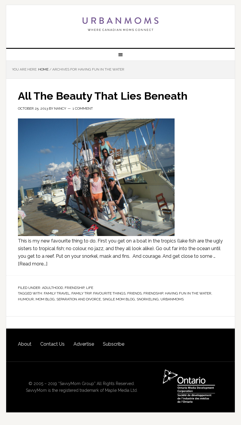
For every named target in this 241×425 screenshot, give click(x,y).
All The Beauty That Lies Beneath (103, 96)
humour (26, 299)
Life (89, 288)
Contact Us (52, 344)
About (24, 344)
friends (134, 293)
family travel (57, 293)
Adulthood (52, 288)
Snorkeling (148, 299)
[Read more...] (32, 264)
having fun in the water (188, 293)
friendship (153, 293)
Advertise (83, 344)
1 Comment (83, 108)
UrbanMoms (120, 24)
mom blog (45, 299)
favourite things (109, 293)
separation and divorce (78, 299)
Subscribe (113, 344)
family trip (81, 293)
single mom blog (119, 299)
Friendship (74, 288)
